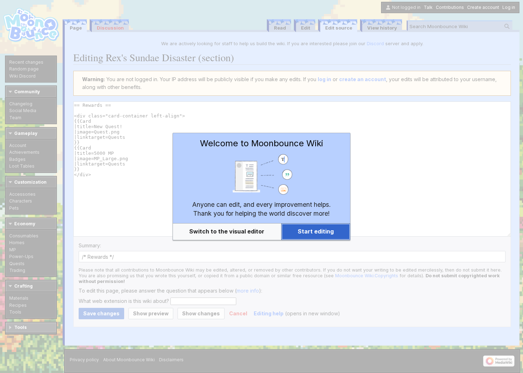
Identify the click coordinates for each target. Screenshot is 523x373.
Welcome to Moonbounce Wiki (261, 143)
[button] (227, 232)
